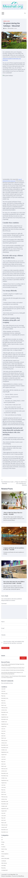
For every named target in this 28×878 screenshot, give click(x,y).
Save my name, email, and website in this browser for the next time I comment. (13, 642)
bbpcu (5, 28)
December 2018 (4, 801)
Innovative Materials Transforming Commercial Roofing (12, 670)
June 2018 (3, 815)
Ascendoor (8, 876)
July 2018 (3, 813)
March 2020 (3, 766)
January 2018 (4, 827)
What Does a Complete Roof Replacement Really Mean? (13, 667)
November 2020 (4, 747)
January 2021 (4, 742)
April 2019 (3, 792)
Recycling (3, 867)
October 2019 (4, 778)
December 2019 (4, 773)
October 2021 (4, 721)
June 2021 (3, 731)
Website (3, 635)
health (2, 851)
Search (3, 655)
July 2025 (3, 691)
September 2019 (4, 780)
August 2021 (3, 726)
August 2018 (3, 810)
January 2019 (4, 799)
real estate (3, 865)
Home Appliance (4, 853)
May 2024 (3, 695)
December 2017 (4, 829)
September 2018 (4, 808)
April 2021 (3, 735)
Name (3, 621)
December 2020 (4, 745)
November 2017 (4, 832)
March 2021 (3, 738)
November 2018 (4, 803)
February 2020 (4, 768)
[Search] (25, 13)
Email (3, 628)
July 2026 (3, 688)
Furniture (3, 846)
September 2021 (4, 724)
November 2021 (4, 719)
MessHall (12, 874)
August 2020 (4, 754)
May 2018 (3, 817)
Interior (2, 856)
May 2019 (3, 789)
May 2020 (3, 761)
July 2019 (3, 785)
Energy (2, 842)
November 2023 (4, 698)
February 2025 (4, 693)
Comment (4, 603)
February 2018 (4, 824)
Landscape (3, 860)
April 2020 (3, 764)
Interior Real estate (5, 858)
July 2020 (3, 756)
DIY (2, 839)
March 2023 (3, 705)
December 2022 (4, 712)
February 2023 (4, 707)
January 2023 (4, 710)
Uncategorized (4, 870)
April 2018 (3, 820)
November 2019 (4, 775)
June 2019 (3, 787)
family (2, 844)
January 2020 (4, 770)
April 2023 (3, 702)
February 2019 (4, 796)
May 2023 (3, 700)
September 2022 (4, 717)
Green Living (6, 21)
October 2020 (4, 749)
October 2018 (4, 806)
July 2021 (3, 728)
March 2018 (3, 822)
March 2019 (3, 794)
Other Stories (4, 863)
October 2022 (4, 714)
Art (2, 837)
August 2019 (3, 782)
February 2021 (4, 740)
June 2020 (3, 759)
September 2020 (4, 752)
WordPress (21, 876)
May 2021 (3, 733)
